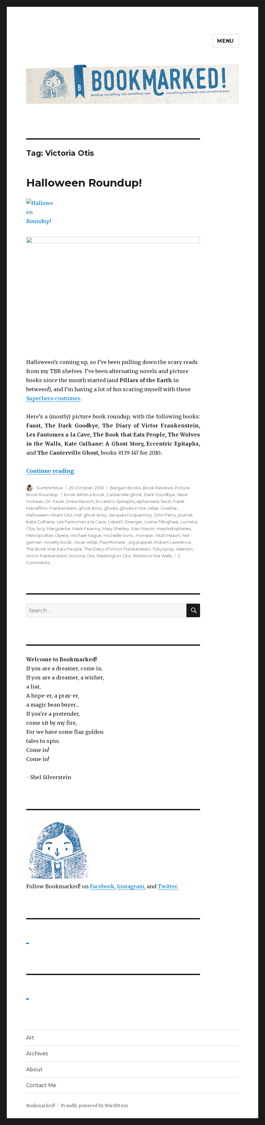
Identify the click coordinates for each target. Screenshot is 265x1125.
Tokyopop (163, 548)
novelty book (58, 542)
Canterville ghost (124, 494)
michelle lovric (118, 535)
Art (30, 1038)
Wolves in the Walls (152, 555)
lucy (41, 528)
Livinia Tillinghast (161, 521)
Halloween (37, 514)
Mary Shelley (115, 528)
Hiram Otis (61, 514)
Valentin (184, 548)
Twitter (167, 886)
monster (145, 535)
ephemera (148, 501)
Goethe (169, 508)
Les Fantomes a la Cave (81, 521)
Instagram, (131, 886)
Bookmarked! (40, 1105)
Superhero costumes (53, 398)
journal (185, 514)
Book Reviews (158, 487)
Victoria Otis (81, 555)
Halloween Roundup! (84, 182)
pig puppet (140, 542)
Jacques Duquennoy (130, 514)
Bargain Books (125, 487)
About (34, 1069)
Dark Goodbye (159, 494)
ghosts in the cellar (139, 508)
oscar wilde (86, 542)
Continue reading (50, 471)
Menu (225, 41)
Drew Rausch (80, 501)
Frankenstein (63, 508)
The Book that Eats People (54, 548)
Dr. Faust (55, 501)
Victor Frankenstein (46, 555)
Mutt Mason (167, 535)
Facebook (102, 886)
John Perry (165, 514)
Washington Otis (113, 555)
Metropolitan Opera (47, 535)
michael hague (85, 535)
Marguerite (58, 528)
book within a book (84, 494)
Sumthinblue (49, 487)
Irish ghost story (90, 514)
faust (166, 501)
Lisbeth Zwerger (125, 521)
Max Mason (142, 528)
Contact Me (41, 1085)
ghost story (90, 508)
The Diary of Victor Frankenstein (117, 548)
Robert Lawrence (172, 542)
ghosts (111, 508)
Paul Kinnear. (113, 542)
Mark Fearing (86, 528)
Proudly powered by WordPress (94, 1105)
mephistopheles (173, 528)
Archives (37, 1054)
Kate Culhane (40, 521)
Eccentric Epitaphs (115, 501)
